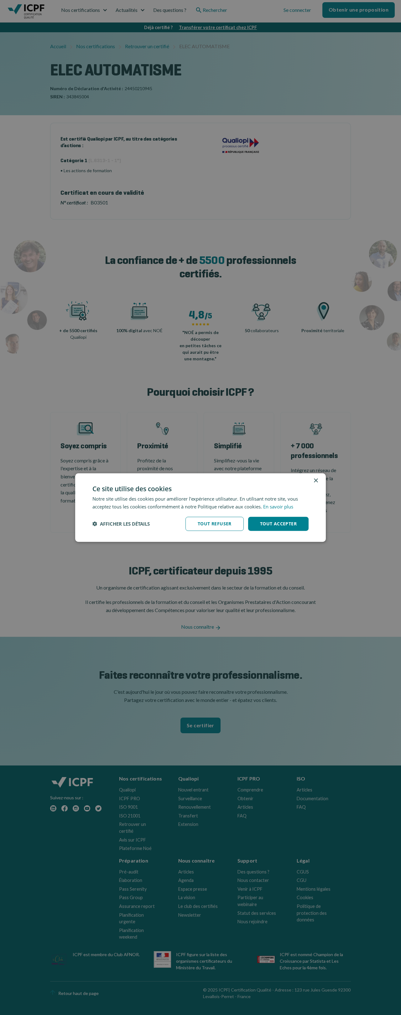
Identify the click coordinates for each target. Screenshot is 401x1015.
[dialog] (200, 507)
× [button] (315, 480)
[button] (121, 523)
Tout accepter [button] (278, 524)
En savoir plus (278, 506)
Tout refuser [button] (215, 524)
